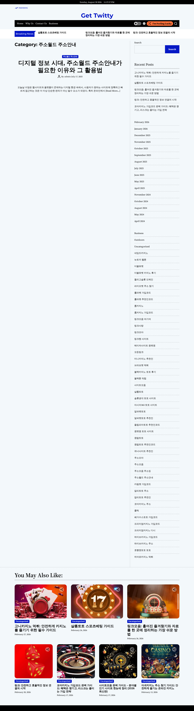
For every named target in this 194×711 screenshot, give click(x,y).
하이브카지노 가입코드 (146, 537)
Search (137, 42)
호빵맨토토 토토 (142, 550)
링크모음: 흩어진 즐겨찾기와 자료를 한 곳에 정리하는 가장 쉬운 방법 (107, 34)
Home (20, 23)
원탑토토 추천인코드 (144, 444)
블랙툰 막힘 (140, 378)
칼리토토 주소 (141, 490)
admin (67, 76)
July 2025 (139, 168)
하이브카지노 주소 (143, 543)
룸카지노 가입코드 (143, 312)
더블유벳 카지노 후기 (145, 272)
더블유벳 (138, 266)
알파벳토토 (140, 411)
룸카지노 (138, 305)
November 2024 (142, 194)
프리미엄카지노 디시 (144, 530)
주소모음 (138, 464)
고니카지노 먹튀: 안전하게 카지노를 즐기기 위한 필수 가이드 (40, 628)
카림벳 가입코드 (142, 484)
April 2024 (139, 221)
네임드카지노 (141, 253)
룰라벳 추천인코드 (143, 299)
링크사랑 (138, 325)
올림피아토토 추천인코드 (147, 424)
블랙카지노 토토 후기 (145, 371)
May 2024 (139, 214)
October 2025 (141, 148)
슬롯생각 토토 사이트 (145, 398)
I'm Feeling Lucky (162, 23)
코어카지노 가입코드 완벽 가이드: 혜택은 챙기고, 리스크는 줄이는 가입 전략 (75, 688)
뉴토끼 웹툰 (140, 259)
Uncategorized (142, 246)
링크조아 (138, 332)
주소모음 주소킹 (142, 470)
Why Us (29, 23)
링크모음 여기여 (142, 319)
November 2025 (142, 141)
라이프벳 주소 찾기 (144, 286)
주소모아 (138, 457)
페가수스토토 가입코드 (146, 517)
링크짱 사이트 (141, 338)
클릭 (136, 510)
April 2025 (139, 188)
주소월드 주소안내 (70, 56)
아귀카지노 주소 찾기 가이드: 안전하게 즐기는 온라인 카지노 (159, 687)
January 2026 (141, 128)
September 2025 (142, 155)
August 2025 (140, 161)
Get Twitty (97, 15)
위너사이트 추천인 (143, 451)
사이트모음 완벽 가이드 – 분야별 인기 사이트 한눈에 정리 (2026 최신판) (117, 688)
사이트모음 (140, 385)
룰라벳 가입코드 (142, 292)
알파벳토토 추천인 (143, 418)
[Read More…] (113, 90)
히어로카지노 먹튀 (143, 556)
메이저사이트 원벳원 (144, 345)
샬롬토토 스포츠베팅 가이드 (52, 32)
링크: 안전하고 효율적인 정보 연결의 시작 (154, 32)
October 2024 (141, 201)
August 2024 (140, 207)
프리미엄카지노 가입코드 (147, 523)
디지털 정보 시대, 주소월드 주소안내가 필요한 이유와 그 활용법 (70, 66)
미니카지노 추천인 (143, 358)
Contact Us (41, 23)
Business (53, 23)
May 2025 (139, 181)
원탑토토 (138, 437)
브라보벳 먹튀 (141, 365)
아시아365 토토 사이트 (145, 404)
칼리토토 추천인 (142, 497)
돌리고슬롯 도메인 (143, 279)
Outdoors (139, 239)
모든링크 (138, 352)
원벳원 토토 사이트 (144, 431)
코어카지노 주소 (142, 504)
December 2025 (142, 135)
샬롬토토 (138, 391)
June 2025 (139, 174)
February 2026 (141, 122)
